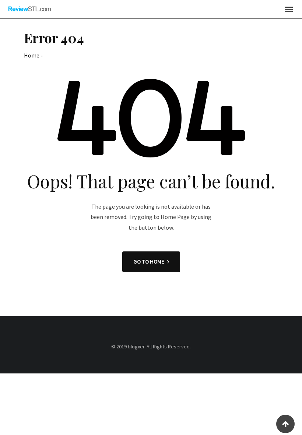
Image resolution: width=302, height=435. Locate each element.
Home (31, 55)
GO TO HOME (148, 261)
